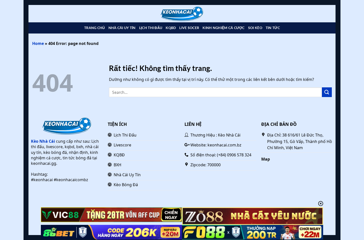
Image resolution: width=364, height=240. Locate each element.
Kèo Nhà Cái (43, 141)
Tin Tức (273, 28)
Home (38, 43)
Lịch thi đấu (150, 28)
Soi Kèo (255, 28)
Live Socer (189, 28)
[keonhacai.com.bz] (182, 14)
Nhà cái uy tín (122, 28)
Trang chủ (94, 28)
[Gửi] (327, 92)
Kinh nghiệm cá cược (223, 28)
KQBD (171, 28)
